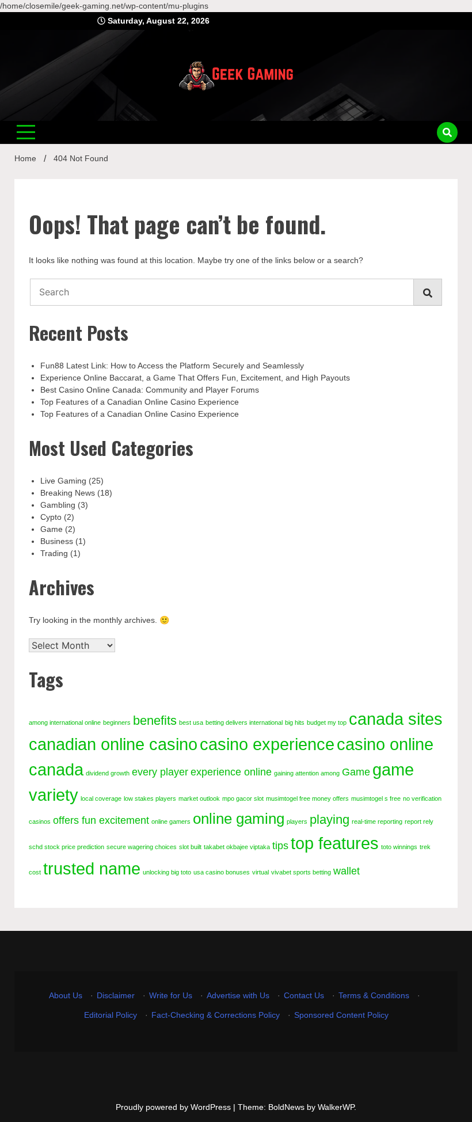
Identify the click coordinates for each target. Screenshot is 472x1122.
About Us (65, 995)
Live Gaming (63, 480)
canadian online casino (113, 744)
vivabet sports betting (301, 872)
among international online (65, 722)
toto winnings (399, 846)
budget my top (327, 722)
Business (56, 541)
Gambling (57, 504)
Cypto (51, 517)
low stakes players (150, 798)
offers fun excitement (101, 820)
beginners (117, 722)
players (297, 821)
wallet (346, 871)
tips (280, 845)
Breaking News (67, 492)
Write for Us (170, 995)
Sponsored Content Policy (341, 1015)
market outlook (199, 798)
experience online (231, 772)
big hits (294, 722)
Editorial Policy (110, 1015)
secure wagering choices (141, 846)
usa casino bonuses (221, 872)
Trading (54, 553)
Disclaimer (116, 995)
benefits (155, 720)
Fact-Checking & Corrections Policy (215, 1015)
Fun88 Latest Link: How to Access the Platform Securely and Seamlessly (172, 365)
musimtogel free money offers (307, 798)
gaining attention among (307, 773)
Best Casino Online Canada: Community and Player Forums (149, 389)
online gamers (171, 821)
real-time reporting (377, 821)
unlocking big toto (167, 872)
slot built (190, 846)
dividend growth (108, 773)
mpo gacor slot (243, 798)
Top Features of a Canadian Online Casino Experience (139, 401)
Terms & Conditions (373, 995)
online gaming (238, 818)
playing (329, 819)
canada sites (396, 718)
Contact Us (304, 995)
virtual (260, 872)
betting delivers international (244, 722)
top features (335, 843)
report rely (419, 821)
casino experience (267, 744)
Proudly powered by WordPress (174, 1107)
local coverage (101, 798)
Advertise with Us (238, 995)
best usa (191, 722)
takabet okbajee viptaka (237, 846)
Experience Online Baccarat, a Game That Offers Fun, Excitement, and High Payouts (195, 377)
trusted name (91, 868)
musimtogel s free (376, 798)
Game (51, 529)
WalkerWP (336, 1107)
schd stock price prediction (66, 846)
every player (160, 772)
